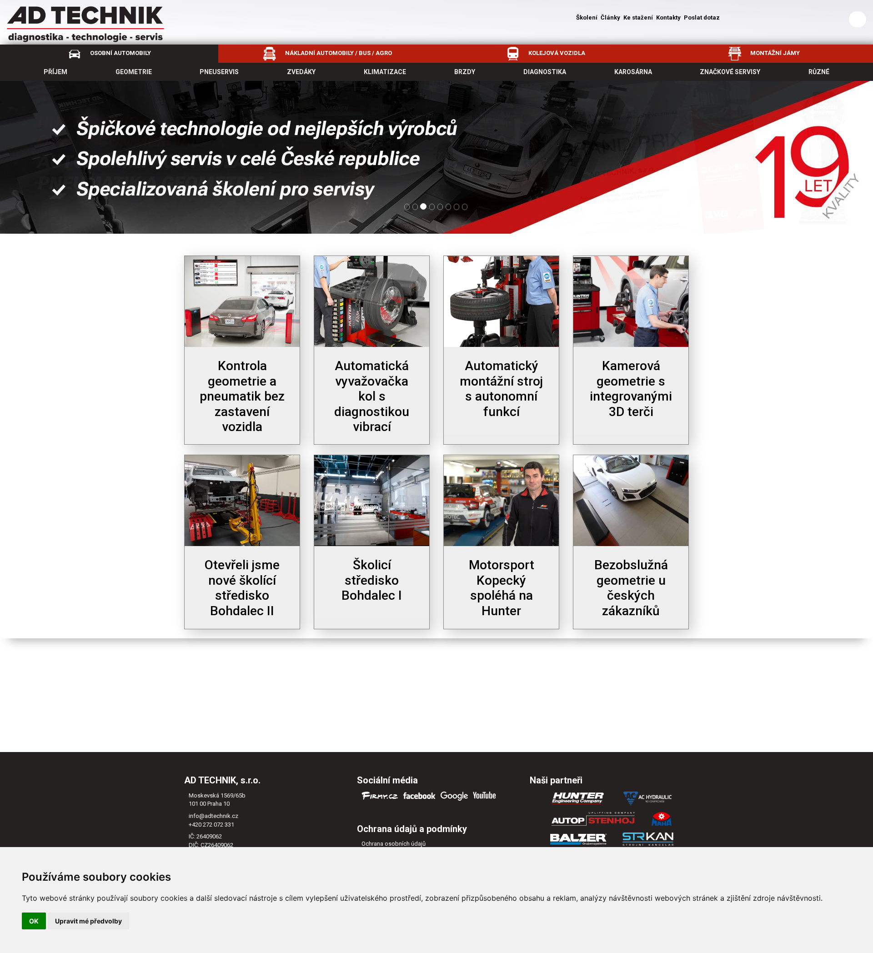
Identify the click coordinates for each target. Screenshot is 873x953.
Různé (818, 71)
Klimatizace (385, 71)
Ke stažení (638, 17)
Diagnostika (544, 71)
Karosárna (633, 71)
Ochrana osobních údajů (393, 843)
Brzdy (464, 71)
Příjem (55, 71)
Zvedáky (301, 71)
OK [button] (34, 921)
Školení (586, 17)
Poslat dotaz (702, 17)
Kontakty (668, 17)
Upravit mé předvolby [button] (88, 921)
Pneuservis (219, 71)
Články (610, 17)
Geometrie (133, 71)
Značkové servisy (730, 71)
